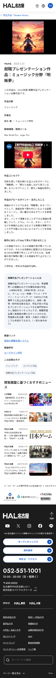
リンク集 (32, 649)
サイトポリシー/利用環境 (14, 649)
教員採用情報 (34, 642)
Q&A (30, 636)
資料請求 (28, 550)
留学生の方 (8, 623)
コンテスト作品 (30, 365)
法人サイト (8, 636)
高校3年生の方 (9, 617)
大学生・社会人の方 (11, 630)
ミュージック (12, 365)
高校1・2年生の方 (36, 617)
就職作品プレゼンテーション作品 (20, 372)
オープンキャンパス (28, 542)
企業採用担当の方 (36, 630)
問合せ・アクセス (28, 559)
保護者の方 (33, 623)
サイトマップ (9, 642)
